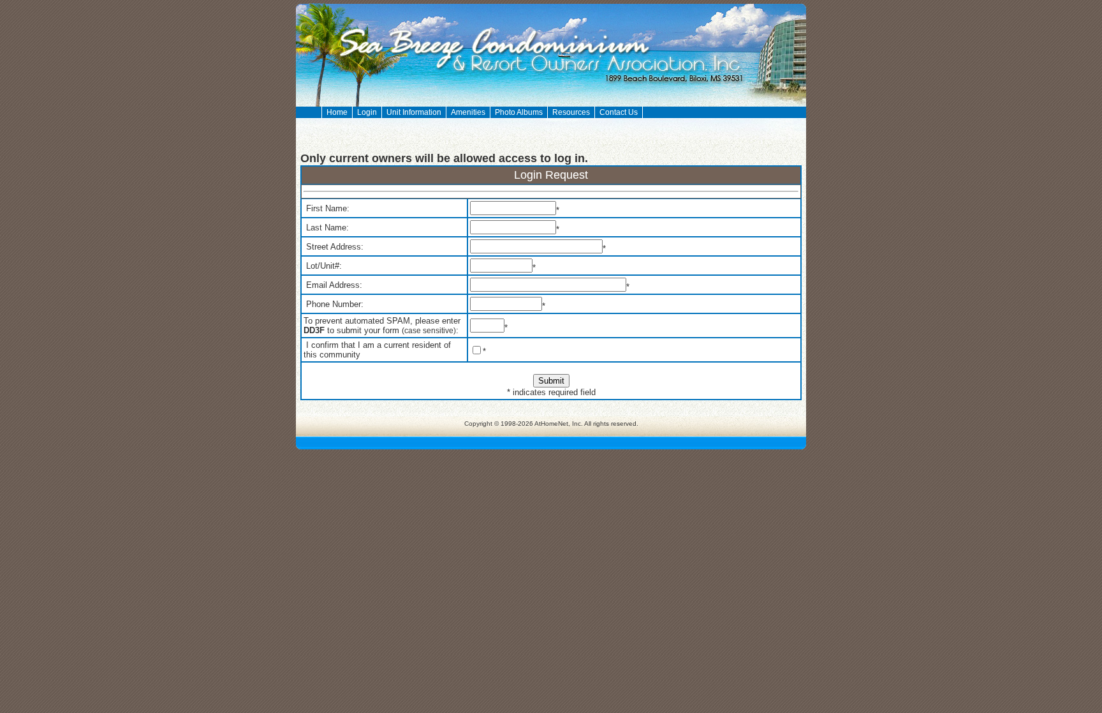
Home (337, 112)
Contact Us (618, 112)
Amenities (468, 112)
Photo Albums (519, 112)
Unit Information (413, 112)
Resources (571, 112)
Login (367, 112)
